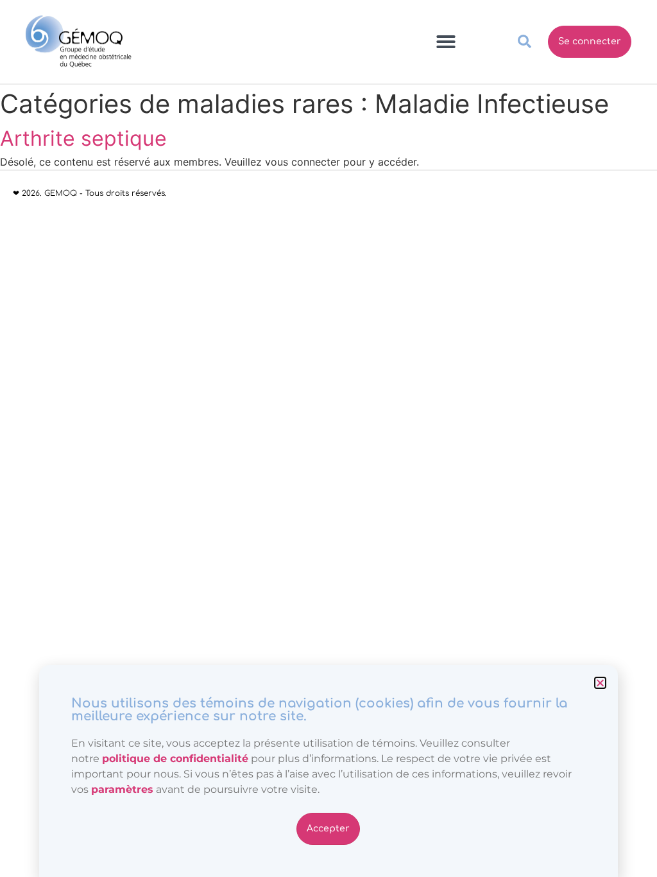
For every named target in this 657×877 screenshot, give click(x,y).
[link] (122, 789)
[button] (600, 683)
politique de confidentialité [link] (175, 758)
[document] (328, 438)
